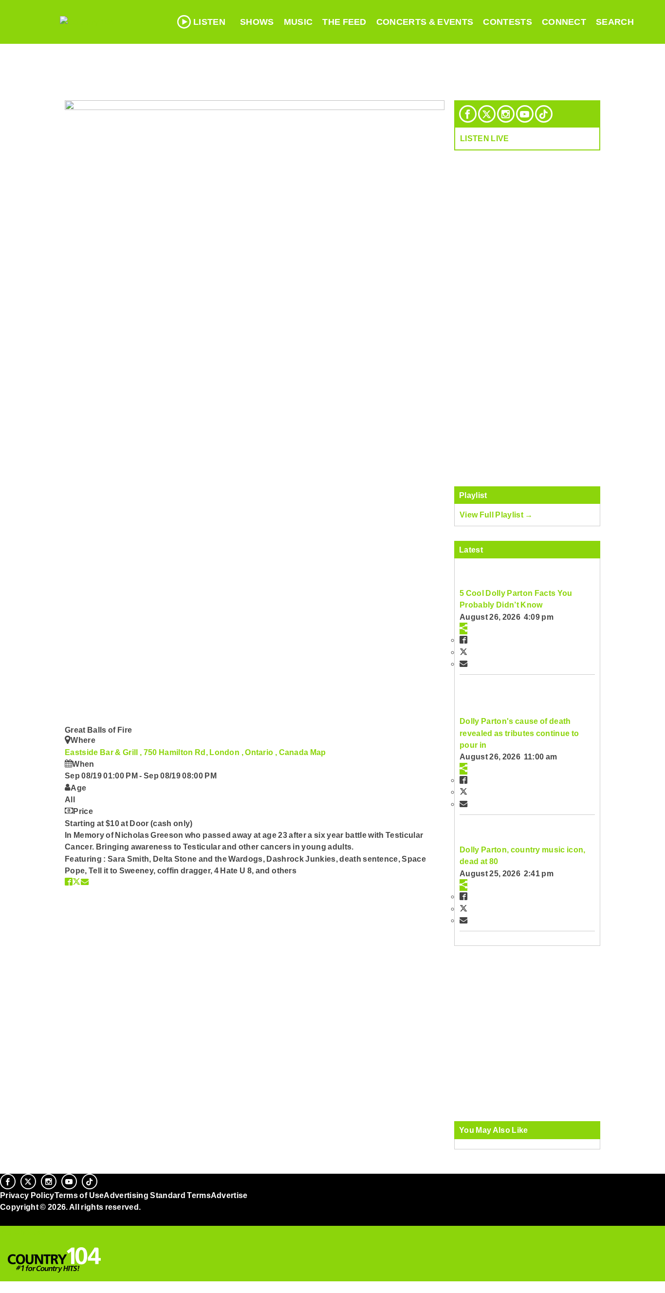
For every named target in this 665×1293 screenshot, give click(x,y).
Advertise (229, 1195)
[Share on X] (76, 882)
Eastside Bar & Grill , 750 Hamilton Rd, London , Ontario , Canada (187, 752)
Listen (209, 22)
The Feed (344, 22)
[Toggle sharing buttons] (463, 628)
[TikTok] (544, 114)
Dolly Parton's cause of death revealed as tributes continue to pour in (519, 733)
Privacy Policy (27, 1195)
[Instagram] (506, 114)
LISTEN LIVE (484, 138)
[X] (487, 114)
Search (615, 22)
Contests (507, 22)
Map (318, 752)
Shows (257, 22)
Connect (564, 22)
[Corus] (5, 1217)
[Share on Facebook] (69, 882)
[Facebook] (468, 114)
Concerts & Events (425, 22)
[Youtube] (525, 114)
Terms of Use (79, 1195)
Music (298, 22)
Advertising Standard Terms (157, 1195)
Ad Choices (23, 1231)
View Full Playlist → (496, 514)
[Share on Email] (85, 882)
